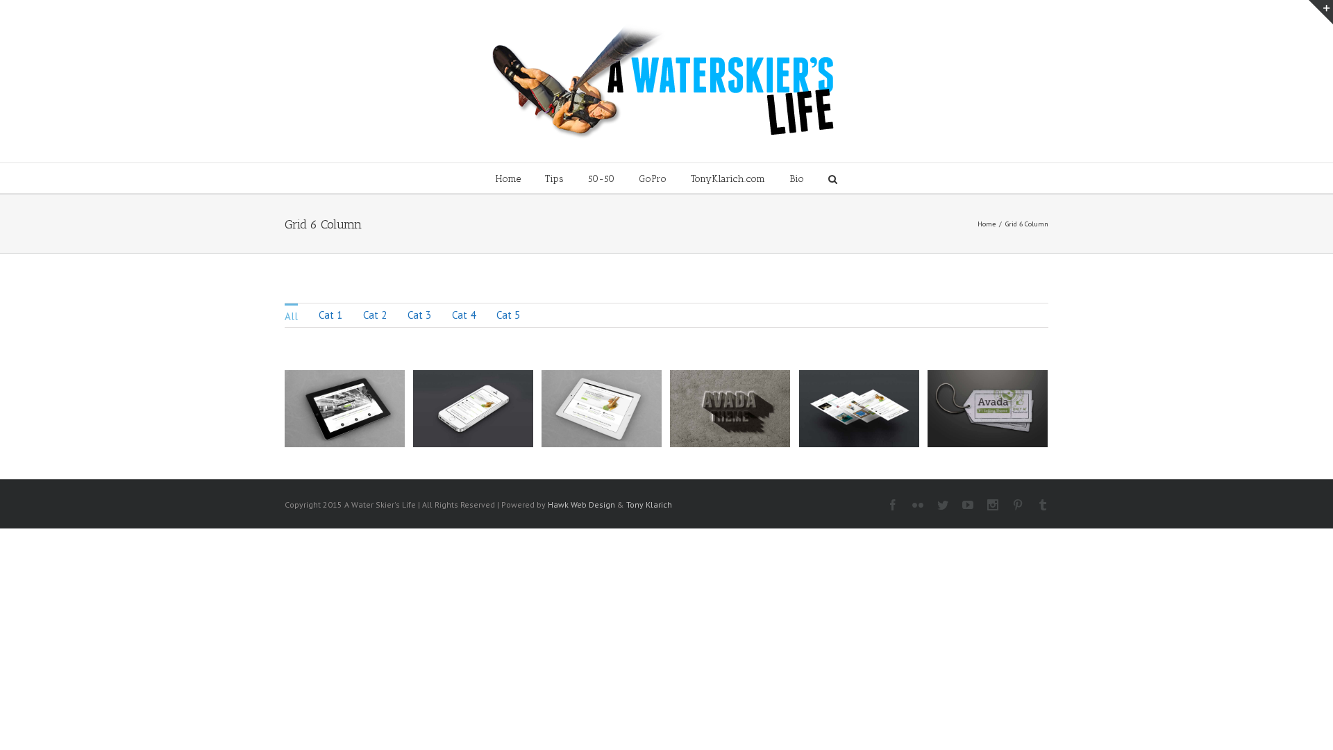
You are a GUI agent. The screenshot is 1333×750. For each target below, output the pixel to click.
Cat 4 (464, 315)
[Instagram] (992, 504)
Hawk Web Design (581, 504)
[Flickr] (917, 504)
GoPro (652, 179)
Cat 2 (375, 315)
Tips (554, 179)
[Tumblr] (1042, 504)
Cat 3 (419, 315)
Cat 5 (508, 315)
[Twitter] (942, 504)
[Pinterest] (1017, 504)
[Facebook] (892, 504)
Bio (796, 179)
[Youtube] (967, 504)
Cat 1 (330, 315)
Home (508, 179)
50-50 (601, 179)
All (291, 316)
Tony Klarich (649, 504)
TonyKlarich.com (728, 179)
